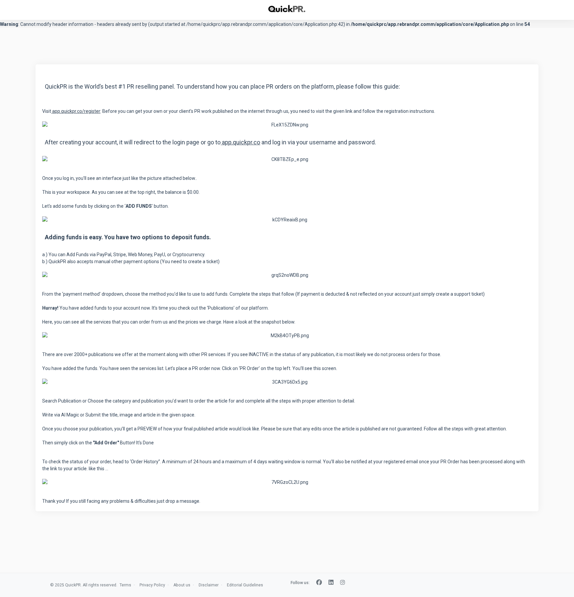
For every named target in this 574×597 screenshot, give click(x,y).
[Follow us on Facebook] (319, 582)
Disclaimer (209, 585)
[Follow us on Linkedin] (331, 582)
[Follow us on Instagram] (342, 582)
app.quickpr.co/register (76, 111)
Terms (125, 585)
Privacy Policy (152, 585)
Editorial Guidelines (245, 585)
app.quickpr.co (241, 142)
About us (181, 585)
